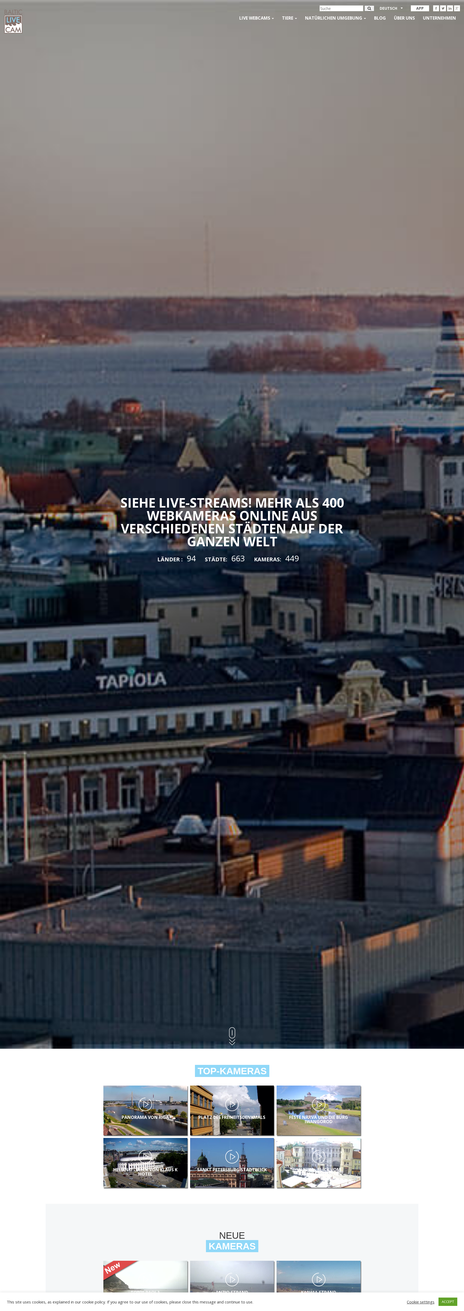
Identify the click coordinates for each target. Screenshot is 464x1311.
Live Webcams (255, 18)
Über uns (404, 18)
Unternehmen (439, 18)
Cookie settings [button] (420, 1301)
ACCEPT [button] (448, 1301)
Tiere (288, 18)
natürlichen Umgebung (334, 18)
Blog (380, 18)
